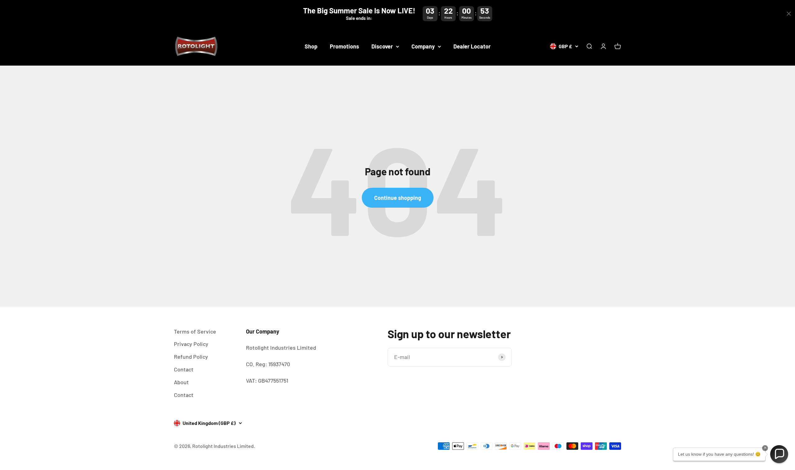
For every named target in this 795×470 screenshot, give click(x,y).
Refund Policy (191, 356)
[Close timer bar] (788, 13)
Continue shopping (397, 197)
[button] (779, 454)
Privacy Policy (191, 343)
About (181, 382)
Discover (382, 46)
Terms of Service (195, 331)
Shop (311, 46)
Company (423, 46)
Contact (183, 369)
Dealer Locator (472, 46)
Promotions (344, 46)
